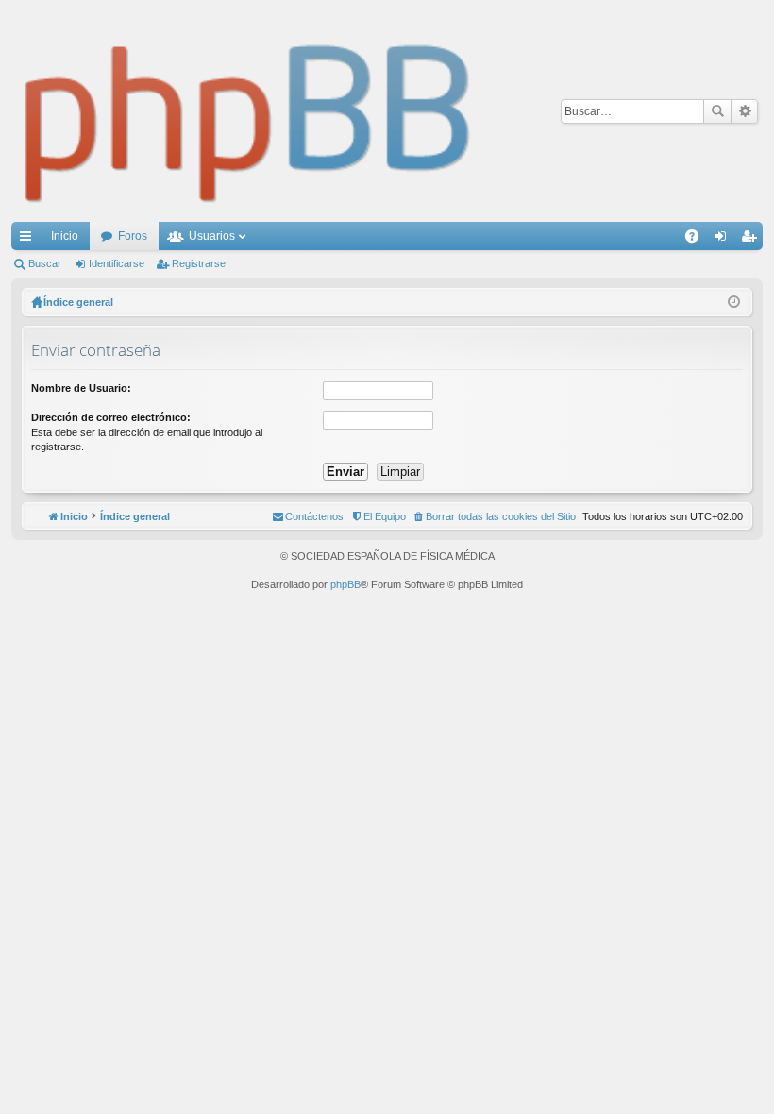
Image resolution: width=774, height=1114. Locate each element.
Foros (132, 236)
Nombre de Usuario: (81, 388)
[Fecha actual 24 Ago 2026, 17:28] (734, 302)
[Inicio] (248, 111)
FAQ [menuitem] (698, 239)
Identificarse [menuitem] (724, 239)
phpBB (345, 584)
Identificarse (116, 263)
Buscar (717, 111)
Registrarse (199, 263)
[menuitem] (494, 516)
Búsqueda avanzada (744, 111)
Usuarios (212, 236)
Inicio (64, 236)
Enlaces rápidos (29, 239)
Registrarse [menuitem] (752, 239)
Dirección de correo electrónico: (111, 417)
